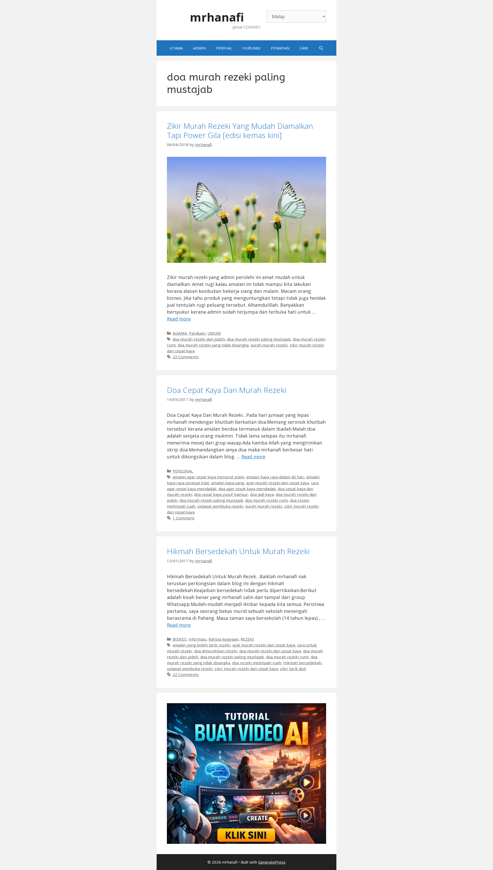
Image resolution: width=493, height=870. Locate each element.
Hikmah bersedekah (302, 662)
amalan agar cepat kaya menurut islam (208, 476)
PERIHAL (224, 48)
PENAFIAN (280, 48)
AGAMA (180, 333)
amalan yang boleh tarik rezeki (201, 644)
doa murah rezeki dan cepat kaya (270, 650)
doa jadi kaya (262, 494)
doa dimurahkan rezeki (215, 650)
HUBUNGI (251, 48)
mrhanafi (217, 17)
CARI (304, 48)
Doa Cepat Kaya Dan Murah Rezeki (226, 390)
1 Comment (183, 517)
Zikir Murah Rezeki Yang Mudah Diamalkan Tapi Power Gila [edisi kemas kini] (240, 130)
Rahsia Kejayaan (223, 639)
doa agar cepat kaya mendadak (247, 488)
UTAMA (176, 48)
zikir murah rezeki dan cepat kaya (246, 668)
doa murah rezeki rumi (266, 500)
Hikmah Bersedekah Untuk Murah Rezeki (238, 551)
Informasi (197, 639)
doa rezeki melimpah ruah (256, 662)
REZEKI (247, 639)
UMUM (214, 333)
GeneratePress (272, 862)
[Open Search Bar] (320, 48)
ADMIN (199, 48)
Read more (179, 319)
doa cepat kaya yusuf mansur (221, 494)
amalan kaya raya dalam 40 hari (275, 476)
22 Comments (186, 356)
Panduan (197, 333)
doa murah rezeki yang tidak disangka (213, 344)
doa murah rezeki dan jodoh (199, 339)
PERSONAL (183, 470)
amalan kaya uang (227, 482)
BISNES (179, 639)
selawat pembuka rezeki (220, 506)
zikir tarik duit (293, 668)
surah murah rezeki (269, 344)
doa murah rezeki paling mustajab (259, 339)
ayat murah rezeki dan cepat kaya (277, 482)
